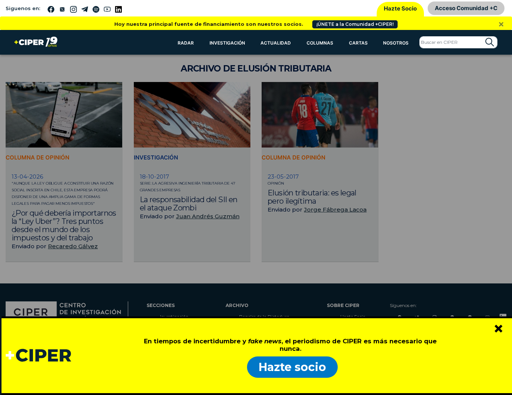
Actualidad (275, 43)
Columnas (320, 43)
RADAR (186, 43)
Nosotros (396, 43)
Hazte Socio (400, 8)
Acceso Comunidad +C (466, 8)
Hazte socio (292, 367)
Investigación (227, 43)
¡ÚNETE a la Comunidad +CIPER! (355, 24)
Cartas (358, 43)
